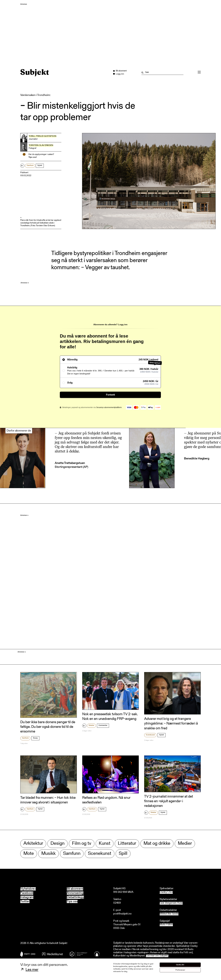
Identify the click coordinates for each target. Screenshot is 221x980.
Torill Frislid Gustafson (42, 136)
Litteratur (127, 843)
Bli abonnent (75, 888)
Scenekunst (150, 735)
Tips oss (72, 901)
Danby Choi (166, 892)
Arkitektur (33, 843)
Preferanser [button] (180, 970)
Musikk (48, 853)
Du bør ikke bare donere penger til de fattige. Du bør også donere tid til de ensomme (47, 726)
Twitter (24, 901)
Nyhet (39, 165)
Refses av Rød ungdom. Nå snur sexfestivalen (106, 800)
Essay (35, 738)
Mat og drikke (157, 843)
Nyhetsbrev (28, 888)
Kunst (104, 843)
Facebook (26, 893)
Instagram (26, 897)
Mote (28, 853)
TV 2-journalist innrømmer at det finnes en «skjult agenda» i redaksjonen (168, 801)
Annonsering (75, 893)
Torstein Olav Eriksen (41, 145)
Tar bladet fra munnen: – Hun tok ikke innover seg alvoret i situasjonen (48, 800)
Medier (91, 725)
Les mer (32, 970)
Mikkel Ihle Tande (169, 914)
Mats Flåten (166, 924)
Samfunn (30, 165)
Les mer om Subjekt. (157, 956)
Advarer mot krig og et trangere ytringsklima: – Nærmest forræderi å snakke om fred (171, 723)
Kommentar (103, 725)
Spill (123, 853)
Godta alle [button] (180, 965)
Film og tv (81, 843)
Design (57, 843)
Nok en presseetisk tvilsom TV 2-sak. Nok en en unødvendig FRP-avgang (110, 716)
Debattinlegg (75, 897)
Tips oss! (32, 157)
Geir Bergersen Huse (171, 903)
